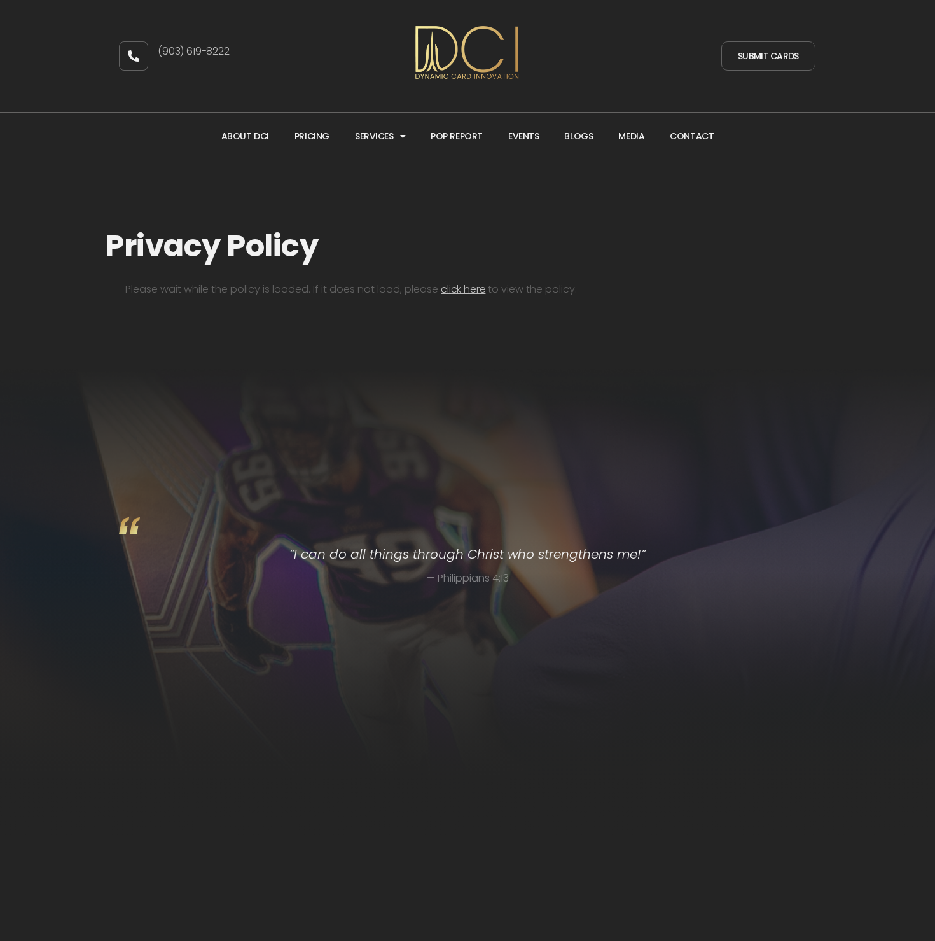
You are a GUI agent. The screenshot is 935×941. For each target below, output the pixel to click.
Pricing (311, 136)
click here (463, 289)
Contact (692, 136)
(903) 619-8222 (194, 51)
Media (631, 136)
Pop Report (457, 136)
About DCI (245, 136)
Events (523, 136)
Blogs (578, 136)
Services (374, 136)
